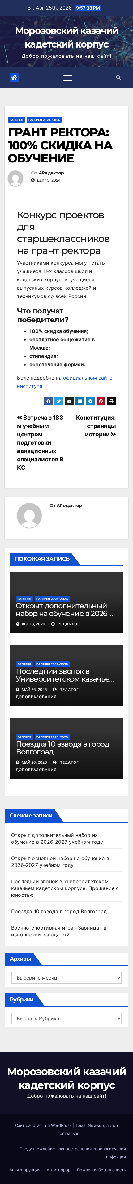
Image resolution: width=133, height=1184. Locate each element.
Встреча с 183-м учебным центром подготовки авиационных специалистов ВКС (41, 442)
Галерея (16, 120)
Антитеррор (59, 1169)
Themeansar (67, 1133)
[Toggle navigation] (67, 77)
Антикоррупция (24, 1169)
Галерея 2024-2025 (44, 120)
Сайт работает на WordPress (44, 1125)
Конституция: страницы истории (96, 426)
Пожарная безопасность (101, 1169)
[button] (118, 77)
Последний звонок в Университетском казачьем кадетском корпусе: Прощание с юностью (65, 888)
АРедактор (51, 173)
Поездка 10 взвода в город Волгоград (62, 748)
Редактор (68, 624)
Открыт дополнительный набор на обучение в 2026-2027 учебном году (62, 613)
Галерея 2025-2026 (52, 599)
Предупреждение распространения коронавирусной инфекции (72, 1152)
